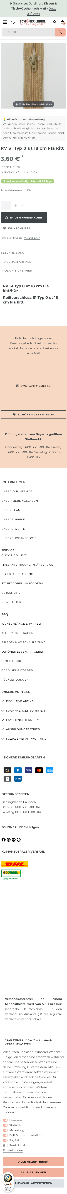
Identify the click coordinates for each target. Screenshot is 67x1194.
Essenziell (16, 1120)
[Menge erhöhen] (16, 205)
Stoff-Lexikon (13, 661)
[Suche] (60, 32)
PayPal (14, 1140)
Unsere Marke (13, 519)
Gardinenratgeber (17, 670)
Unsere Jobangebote (19, 538)
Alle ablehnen (33, 1172)
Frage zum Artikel (16, 261)
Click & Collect (14, 555)
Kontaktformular (36, 386)
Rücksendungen (15, 679)
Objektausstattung (17, 574)
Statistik (15, 1125)
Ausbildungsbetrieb (23, 729)
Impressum (11, 1112)
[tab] (12, 252)
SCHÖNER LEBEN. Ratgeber (22, 651)
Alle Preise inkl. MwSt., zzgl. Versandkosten (28, 1042)
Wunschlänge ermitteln (22, 623)
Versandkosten (32, 237)
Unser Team (11, 510)
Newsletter (11, 602)
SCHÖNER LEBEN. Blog (36, 414)
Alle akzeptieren (33, 1161)
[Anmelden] (54, 22)
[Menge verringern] (22, 205)
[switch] (8, 1189)
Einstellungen (13, 1150)
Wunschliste (19, 228)
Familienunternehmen (25, 720)
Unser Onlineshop (16, 491)
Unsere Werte (13, 528)
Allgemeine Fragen (17, 633)
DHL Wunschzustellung (26, 1135)
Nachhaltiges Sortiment (26, 710)
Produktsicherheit (17, 270)
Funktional (17, 1145)
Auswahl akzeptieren (34, 1183)
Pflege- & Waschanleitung (23, 642)
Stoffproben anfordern (22, 583)
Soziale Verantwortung (26, 738)
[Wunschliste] (13, 22)
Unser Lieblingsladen (19, 500)
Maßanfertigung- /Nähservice (27, 564)
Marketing (16, 1130)
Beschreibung (12, 252)
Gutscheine (11, 592)
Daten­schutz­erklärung (19, 1107)
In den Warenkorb (26, 217)
